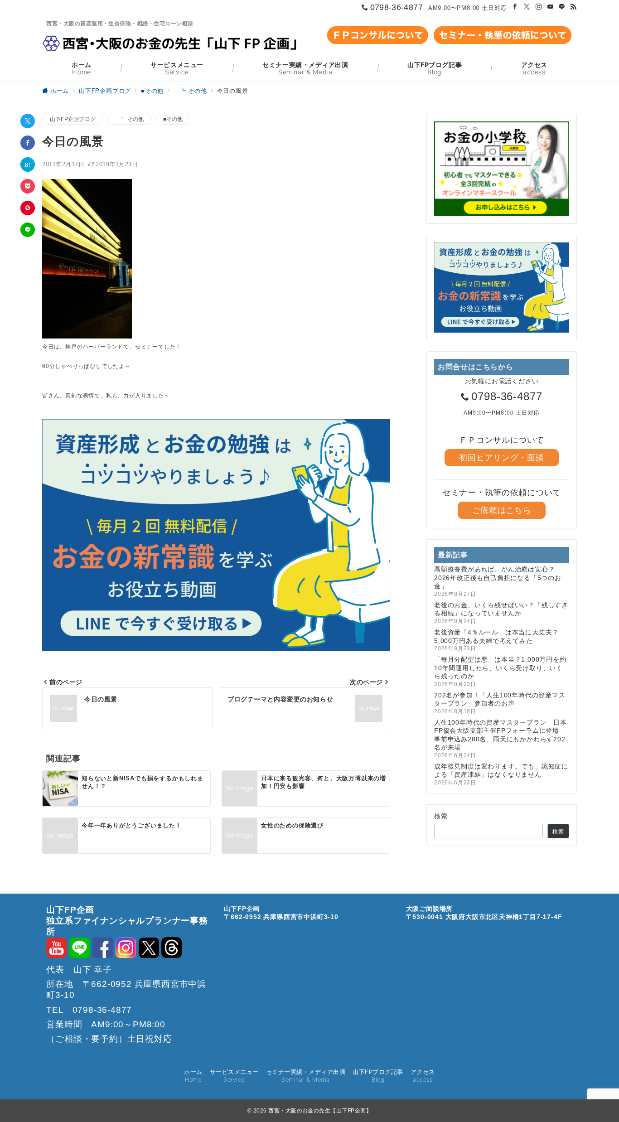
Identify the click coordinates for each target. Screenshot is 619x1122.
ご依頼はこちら (502, 510)
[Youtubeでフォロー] (550, 7)
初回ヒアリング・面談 (501, 457)
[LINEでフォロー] (562, 7)
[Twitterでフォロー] (527, 7)
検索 (441, 816)
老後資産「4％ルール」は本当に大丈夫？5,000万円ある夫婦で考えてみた (496, 636)
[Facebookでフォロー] (515, 7)
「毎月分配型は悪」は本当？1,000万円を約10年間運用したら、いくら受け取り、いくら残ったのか (500, 668)
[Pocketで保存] (27, 186)
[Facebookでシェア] (27, 142)
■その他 (173, 119)
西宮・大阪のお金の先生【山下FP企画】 (320, 1110)
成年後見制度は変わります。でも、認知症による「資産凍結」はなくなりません (501, 770)
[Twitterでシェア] (27, 121)
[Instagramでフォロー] (539, 7)
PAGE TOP (596, 1078)
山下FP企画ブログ (73, 119)
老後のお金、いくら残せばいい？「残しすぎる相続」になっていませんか (501, 609)
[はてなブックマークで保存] (27, 164)
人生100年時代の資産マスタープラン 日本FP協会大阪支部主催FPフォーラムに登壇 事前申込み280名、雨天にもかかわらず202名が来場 (500, 735)
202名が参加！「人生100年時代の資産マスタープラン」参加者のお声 (500, 699)
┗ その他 (129, 119)
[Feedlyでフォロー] (574, 7)
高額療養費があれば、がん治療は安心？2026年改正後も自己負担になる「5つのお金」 (497, 578)
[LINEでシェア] (27, 229)
